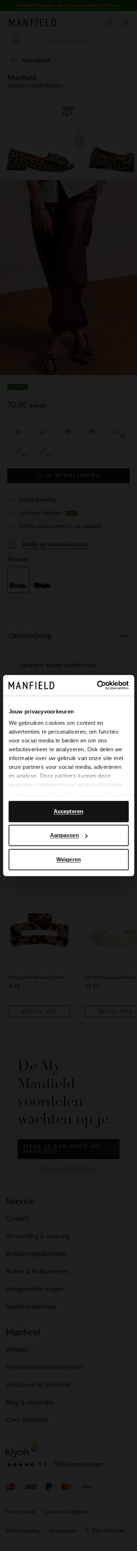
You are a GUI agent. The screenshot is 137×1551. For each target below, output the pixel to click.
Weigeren (68, 859)
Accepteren (68, 811)
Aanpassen (64, 835)
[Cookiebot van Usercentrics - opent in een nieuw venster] (97, 685)
